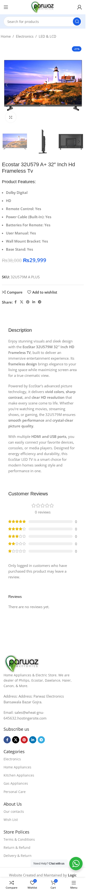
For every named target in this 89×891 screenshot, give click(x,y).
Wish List (11, 819)
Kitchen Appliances (19, 775)
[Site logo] (42, 6)
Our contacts (14, 811)
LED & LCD (47, 36)
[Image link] (22, 663)
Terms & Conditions (19, 839)
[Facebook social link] (16, 302)
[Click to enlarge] (10, 117)
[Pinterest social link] (28, 302)
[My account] (79, 7)
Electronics (24, 36)
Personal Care (15, 791)
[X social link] (22, 302)
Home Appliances (17, 767)
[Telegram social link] (40, 302)
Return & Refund (17, 847)
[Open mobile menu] (6, 7)
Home (6, 36)
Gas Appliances (16, 783)
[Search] (77, 21)
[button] (6, 85)
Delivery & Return (18, 855)
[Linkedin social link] (34, 302)
